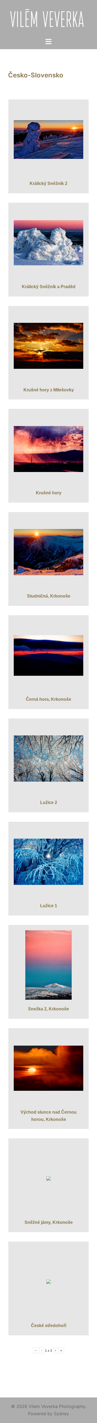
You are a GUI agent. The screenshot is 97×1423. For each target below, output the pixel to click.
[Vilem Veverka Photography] (48, 18)
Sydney (61, 1413)
